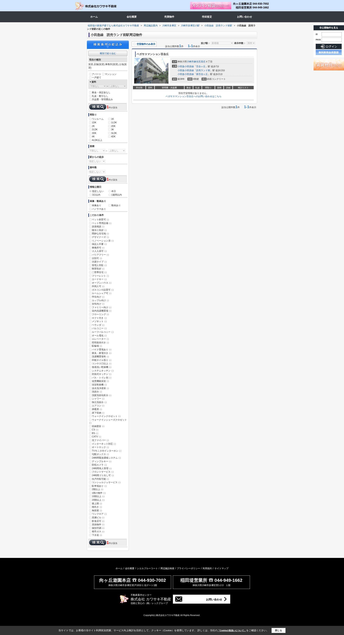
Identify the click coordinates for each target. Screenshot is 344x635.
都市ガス (98, 531)
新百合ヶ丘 (202, 74)
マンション (110, 74)
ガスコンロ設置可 (103, 289)
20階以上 (98, 500)
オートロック (100, 447)
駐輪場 (97, 346)
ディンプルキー (101, 461)
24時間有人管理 (101, 468)
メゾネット (99, 321)
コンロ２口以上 (101, 363)
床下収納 (98, 412)
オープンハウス (101, 282)
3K (112, 129)
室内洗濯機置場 (101, 310)
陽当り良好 (99, 230)
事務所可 (98, 247)
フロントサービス (103, 471)
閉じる (278, 630)
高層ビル (98, 517)
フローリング (100, 314)
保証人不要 (99, 244)
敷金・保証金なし (101, 92)
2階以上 (97, 489)
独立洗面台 (99, 402)
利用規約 (207, 568)
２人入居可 (99, 251)
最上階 (97, 503)
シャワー (98, 398)
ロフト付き (99, 318)
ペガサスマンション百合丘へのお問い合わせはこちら (193, 96)
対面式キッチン (101, 374)
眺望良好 (98, 268)
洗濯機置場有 (100, 356)
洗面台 (97, 391)
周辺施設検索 (167, 568)
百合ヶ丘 (201, 66)
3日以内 (96, 194)
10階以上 (98, 496)
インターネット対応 (104, 443)
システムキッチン (103, 370)
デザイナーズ (100, 237)
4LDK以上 (97, 140)
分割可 (97, 258)
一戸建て (96, 77)
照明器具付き (100, 342)
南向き (97, 507)
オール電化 (99, 335)
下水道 (97, 535)
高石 (203, 61)
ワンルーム (98, 119)
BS (95, 433)
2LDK (95, 129)
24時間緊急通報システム (106, 457)
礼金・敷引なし (100, 96)
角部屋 (97, 510)
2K (93, 126)
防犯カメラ (99, 464)
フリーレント (100, 275)
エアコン (98, 405)
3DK (94, 133)
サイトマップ (221, 568)
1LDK (114, 122)
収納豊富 (98, 426)
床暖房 (97, 409)
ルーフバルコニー (103, 332)
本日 (113, 191)
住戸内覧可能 (100, 479)
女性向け (98, 303)
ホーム (94, 16)
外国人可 (98, 286)
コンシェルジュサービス (106, 482)
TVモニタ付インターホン (106, 450)
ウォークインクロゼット (106, 416)
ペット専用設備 (101, 223)
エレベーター (100, 339)
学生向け (98, 296)
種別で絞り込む (108, 53)
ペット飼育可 (100, 219)
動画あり (116, 205)
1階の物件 (99, 493)
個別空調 (98, 528)
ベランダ (98, 325)
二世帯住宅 (99, 272)
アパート (96, 74)
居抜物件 (98, 524)
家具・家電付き (101, 353)
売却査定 (207, 16)
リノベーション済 (103, 240)
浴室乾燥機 (99, 384)
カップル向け (100, 300)
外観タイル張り (101, 360)
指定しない (98, 191)
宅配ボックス (100, 454)
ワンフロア (99, 514)
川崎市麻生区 (194, 61)
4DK (113, 136)
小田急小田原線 (186, 66)
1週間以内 (116, 194)
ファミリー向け (101, 307)
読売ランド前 (203, 70)
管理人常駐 (99, 265)
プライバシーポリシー (188, 568)
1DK (94, 122)
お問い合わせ (244, 16)
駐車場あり (99, 486)
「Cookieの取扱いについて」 (232, 630)
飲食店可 (98, 521)
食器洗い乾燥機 (101, 367)
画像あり (96, 205)
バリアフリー (100, 254)
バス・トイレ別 (101, 377)
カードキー (99, 279)
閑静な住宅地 (100, 233)
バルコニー (99, 328)
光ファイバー (100, 440)
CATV (96, 436)
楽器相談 (98, 226)
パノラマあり (99, 209)
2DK (113, 126)
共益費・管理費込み (102, 99)
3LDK (114, 133)
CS (95, 429)
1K (112, 119)
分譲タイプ (99, 261)
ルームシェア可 (101, 293)
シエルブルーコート (147, 568)
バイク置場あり (101, 349)
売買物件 (169, 16)
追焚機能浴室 (100, 381)
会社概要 (132, 16)
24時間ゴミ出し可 (103, 475)
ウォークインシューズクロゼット (108, 421)
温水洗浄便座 (100, 388)
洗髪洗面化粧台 (101, 395)
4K (93, 136)
